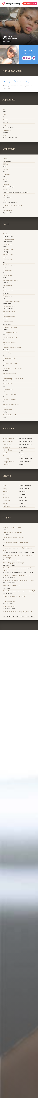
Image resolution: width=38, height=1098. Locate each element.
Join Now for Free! (30, 3)
